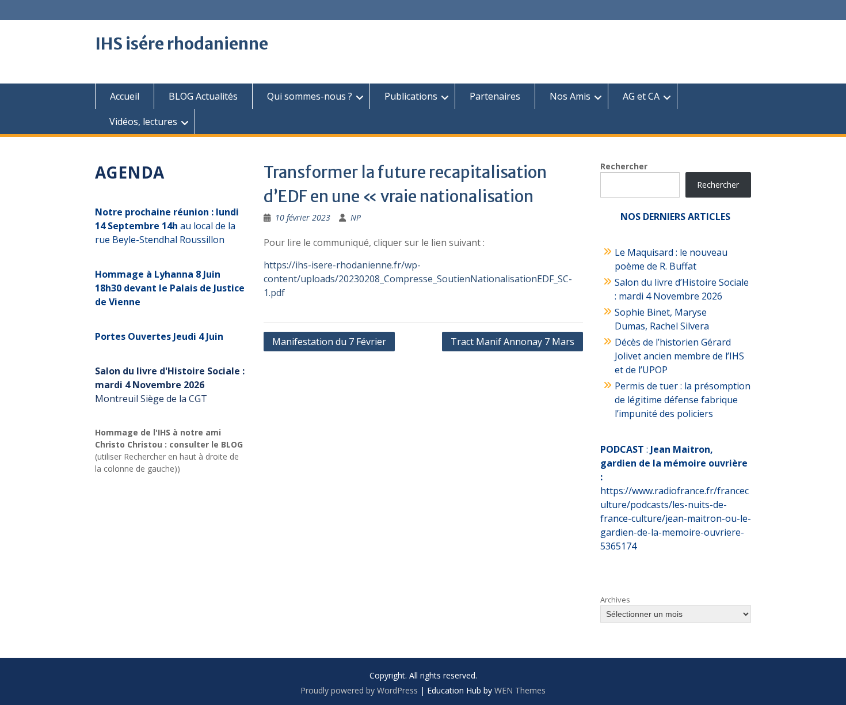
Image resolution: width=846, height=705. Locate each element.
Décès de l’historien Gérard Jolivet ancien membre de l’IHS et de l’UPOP (679, 356)
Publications (410, 96)
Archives (615, 599)
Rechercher (623, 166)
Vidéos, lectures (143, 121)
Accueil (124, 96)
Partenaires (495, 96)
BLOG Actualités (203, 96)
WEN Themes (520, 690)
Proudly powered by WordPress (359, 690)
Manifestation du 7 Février (329, 341)
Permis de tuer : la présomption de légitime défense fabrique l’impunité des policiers (682, 400)
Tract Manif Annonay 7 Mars (512, 341)
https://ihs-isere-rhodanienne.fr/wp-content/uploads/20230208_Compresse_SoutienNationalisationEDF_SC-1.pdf (418, 279)
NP (355, 217)
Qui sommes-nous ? (309, 96)
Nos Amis (570, 96)
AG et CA (641, 96)
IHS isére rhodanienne (181, 43)
